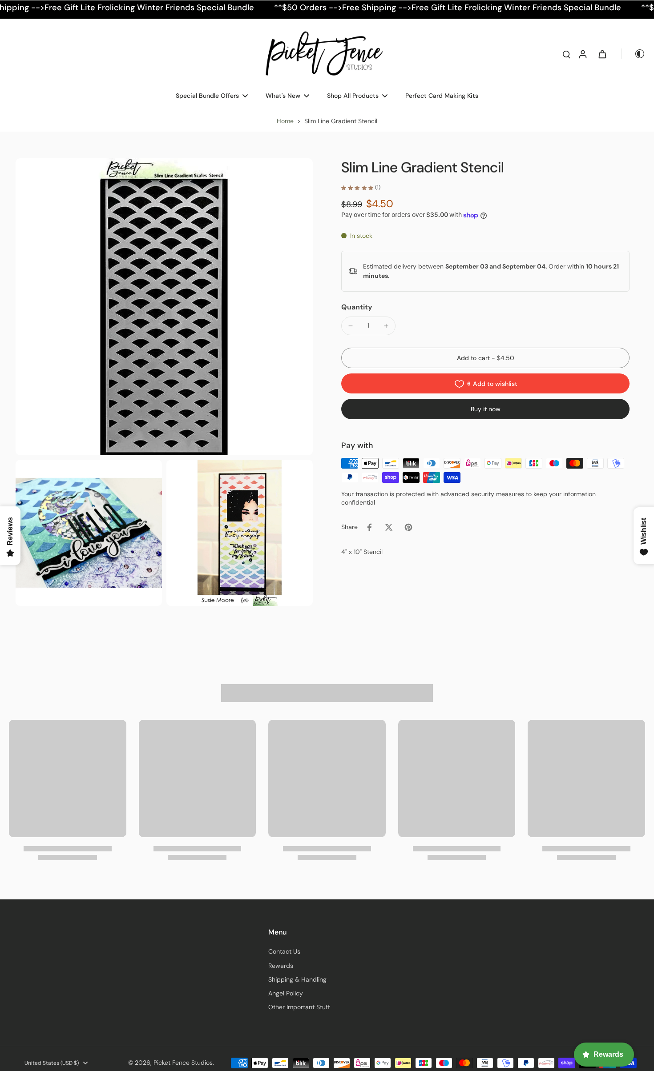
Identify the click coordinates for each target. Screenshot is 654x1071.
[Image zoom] (164, 306)
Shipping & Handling (297, 979)
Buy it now (486, 409)
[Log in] (582, 54)
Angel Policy (285, 993)
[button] (485, 358)
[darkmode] (633, 53)
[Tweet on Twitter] (389, 527)
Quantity (356, 307)
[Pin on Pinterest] (408, 527)
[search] (566, 54)
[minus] (350, 326)
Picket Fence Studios (183, 1063)
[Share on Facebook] (369, 527)
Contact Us (284, 951)
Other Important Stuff (299, 1007)
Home (285, 121)
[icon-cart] (602, 54)
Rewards (280, 966)
